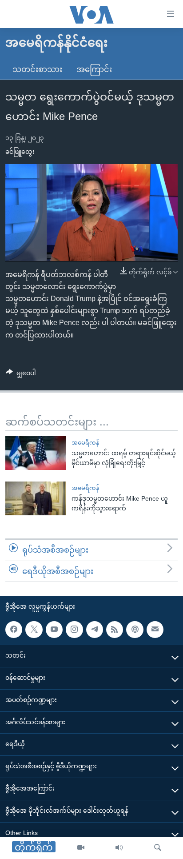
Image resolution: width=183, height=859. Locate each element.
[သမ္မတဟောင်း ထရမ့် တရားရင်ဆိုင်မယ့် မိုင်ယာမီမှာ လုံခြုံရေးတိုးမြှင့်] (35, 453)
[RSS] (114, 629)
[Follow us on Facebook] (13, 629)
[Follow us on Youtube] (54, 629)
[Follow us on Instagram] (74, 629)
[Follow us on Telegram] (94, 629)
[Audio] (119, 848)
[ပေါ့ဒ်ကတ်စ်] (134, 629)
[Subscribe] (155, 629)
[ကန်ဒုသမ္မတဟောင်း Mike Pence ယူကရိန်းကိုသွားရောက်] (35, 498)
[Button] (21, 375)
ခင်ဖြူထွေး (20, 151)
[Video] (81, 848)
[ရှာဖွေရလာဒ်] (157, 848)
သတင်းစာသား (37, 69)
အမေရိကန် (85, 442)
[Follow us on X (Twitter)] (33, 629)
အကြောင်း (94, 69)
